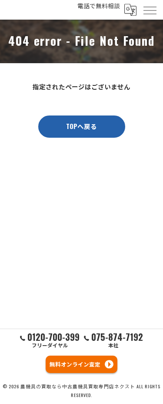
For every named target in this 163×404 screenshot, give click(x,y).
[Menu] (150, 9)
